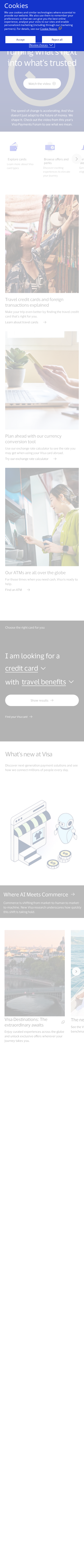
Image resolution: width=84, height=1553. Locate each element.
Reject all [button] (57, 39)
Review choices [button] (39, 45)
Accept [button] (20, 39)
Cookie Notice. (49, 29)
